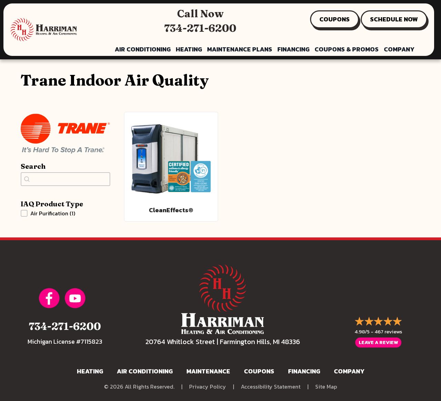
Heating (189, 49)
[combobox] (65, 179)
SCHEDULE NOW (394, 19)
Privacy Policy (207, 387)
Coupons (259, 371)
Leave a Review (378, 342)
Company (399, 49)
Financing (293, 49)
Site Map (326, 387)
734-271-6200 (200, 28)
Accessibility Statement (270, 387)
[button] (65, 213)
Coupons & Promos (347, 49)
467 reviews (388, 331)
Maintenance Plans (239, 49)
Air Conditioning (143, 49)
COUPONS (334, 19)
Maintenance (208, 371)
